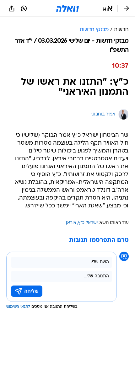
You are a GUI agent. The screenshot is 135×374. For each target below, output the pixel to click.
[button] (107, 8)
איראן (71, 223)
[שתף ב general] (11, 8)
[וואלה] (67, 8)
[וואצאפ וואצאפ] (24, 8)
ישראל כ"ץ (88, 223)
